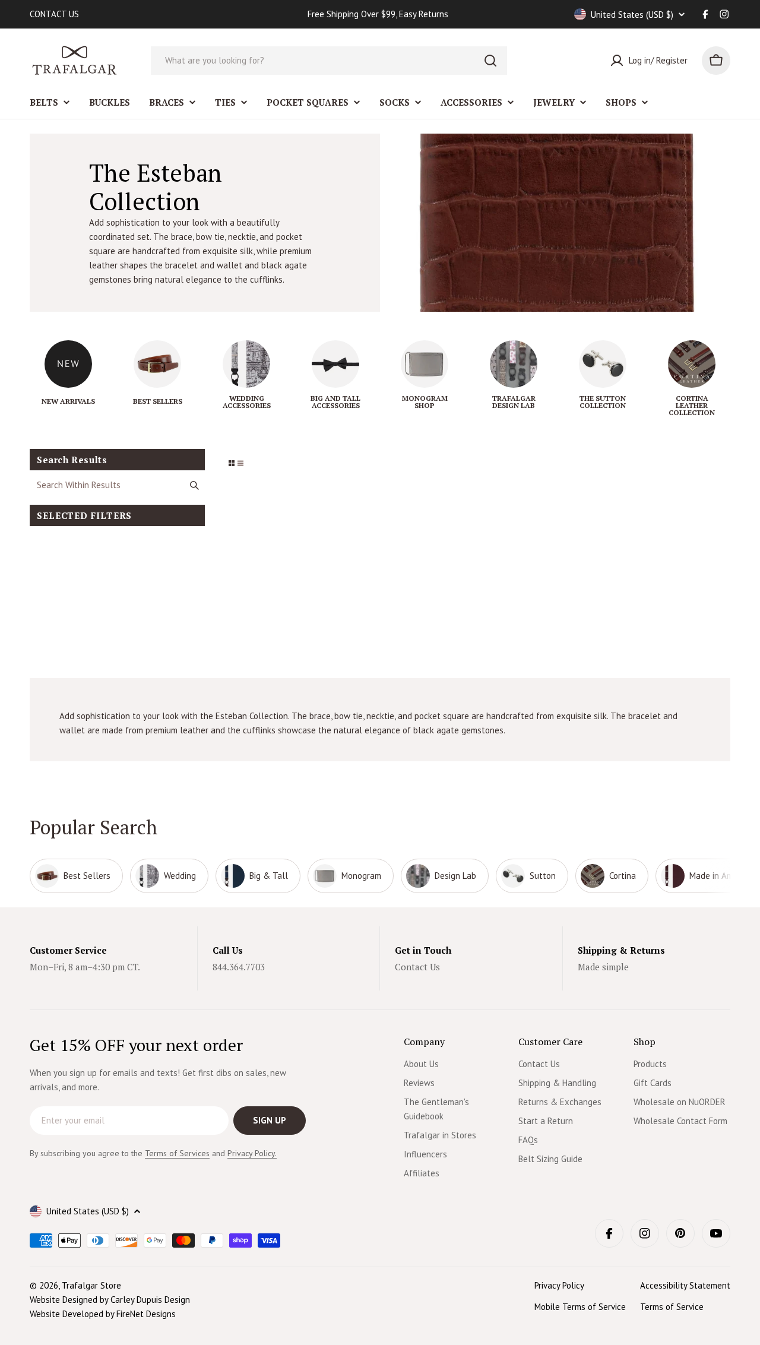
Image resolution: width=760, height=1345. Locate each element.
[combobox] (329, 60)
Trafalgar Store (91, 1285)
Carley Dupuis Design (150, 1299)
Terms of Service (672, 1306)
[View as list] (240, 463)
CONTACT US (54, 14)
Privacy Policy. (252, 1153)
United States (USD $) (632, 14)
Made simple (603, 967)
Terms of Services (177, 1153)
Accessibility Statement (685, 1285)
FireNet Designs (146, 1313)
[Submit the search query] (194, 485)
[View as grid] (232, 463)
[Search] (490, 60)
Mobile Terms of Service (580, 1306)
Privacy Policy (559, 1285)
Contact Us (417, 967)
